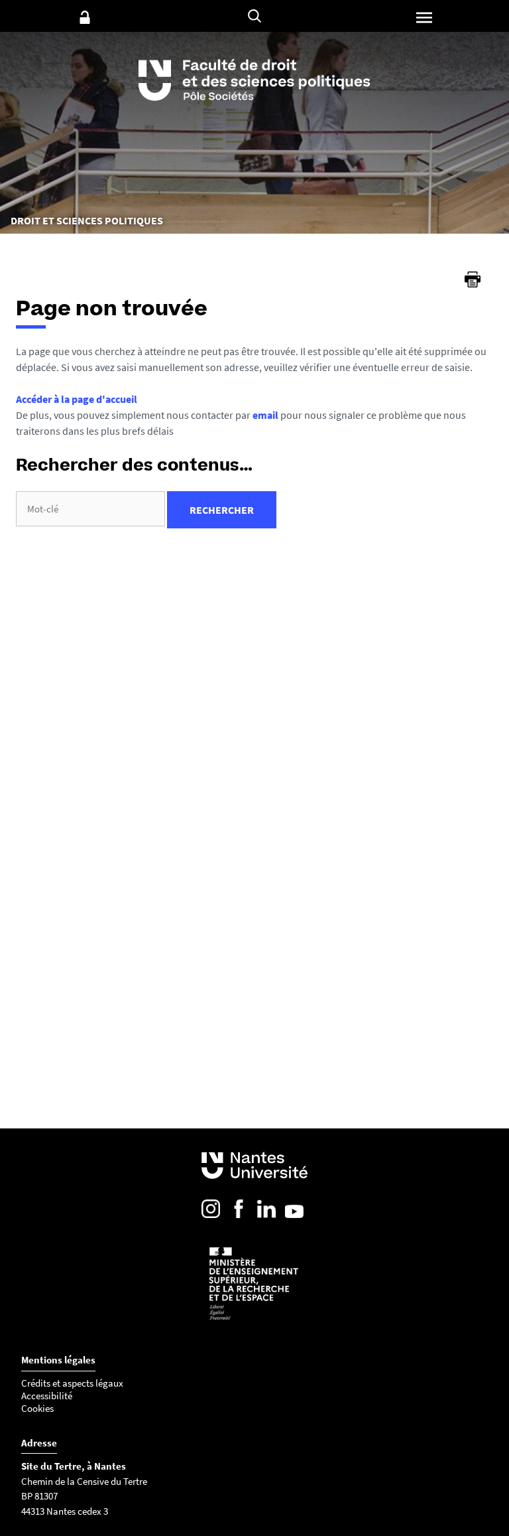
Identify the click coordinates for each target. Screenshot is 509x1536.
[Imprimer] (472, 279)
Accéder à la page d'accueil (76, 399)
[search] (90, 508)
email (265, 415)
